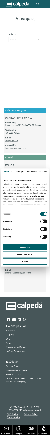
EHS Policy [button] (12, 414)
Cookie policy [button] (13, 417)
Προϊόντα (31, 433)
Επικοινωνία (6, 433)
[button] (44, 4)
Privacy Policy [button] (31, 414)
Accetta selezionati (25, 254)
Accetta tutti (25, 247)
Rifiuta (25, 262)
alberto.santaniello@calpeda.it (18, 273)
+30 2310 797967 (12, 133)
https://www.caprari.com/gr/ (16, 148)
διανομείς (18, 433)
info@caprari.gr (11, 141)
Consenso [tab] (7, 172)
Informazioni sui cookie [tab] (37, 172)
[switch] (43, 221)
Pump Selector (44, 433)
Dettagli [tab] (19, 172)
